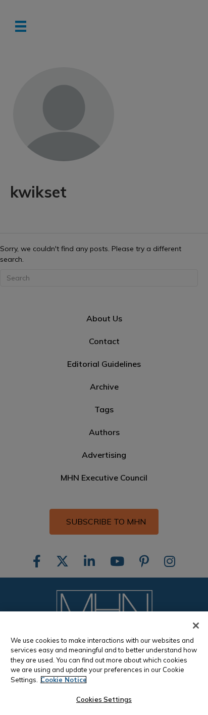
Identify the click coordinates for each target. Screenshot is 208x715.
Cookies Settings (104, 699)
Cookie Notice (63, 680)
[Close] (196, 625)
